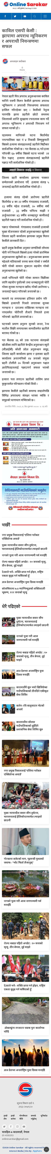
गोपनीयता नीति (23, 1117)
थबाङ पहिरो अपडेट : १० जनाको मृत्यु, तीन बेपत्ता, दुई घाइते (24, 563)
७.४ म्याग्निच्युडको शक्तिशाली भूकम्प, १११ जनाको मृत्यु (23, 590)
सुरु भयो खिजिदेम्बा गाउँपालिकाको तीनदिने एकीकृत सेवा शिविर (32, 690)
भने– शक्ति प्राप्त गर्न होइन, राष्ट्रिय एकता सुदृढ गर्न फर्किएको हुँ (22, 573)
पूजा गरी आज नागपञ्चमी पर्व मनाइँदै (24, 555)
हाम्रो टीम (5, 1117)
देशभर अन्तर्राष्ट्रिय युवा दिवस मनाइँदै (22, 582)
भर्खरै (6, 524)
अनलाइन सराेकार (18, 61)
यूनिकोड (44, 1115)
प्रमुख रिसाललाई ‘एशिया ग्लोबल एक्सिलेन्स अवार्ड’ (20, 536)
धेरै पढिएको (11, 606)
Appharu (37, 1150)
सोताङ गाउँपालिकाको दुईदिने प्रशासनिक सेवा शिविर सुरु (29, 725)
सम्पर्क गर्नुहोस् (33, 1117)
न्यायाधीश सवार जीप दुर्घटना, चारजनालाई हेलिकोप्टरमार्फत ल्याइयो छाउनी (24, 547)
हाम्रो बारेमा (13, 1117)
